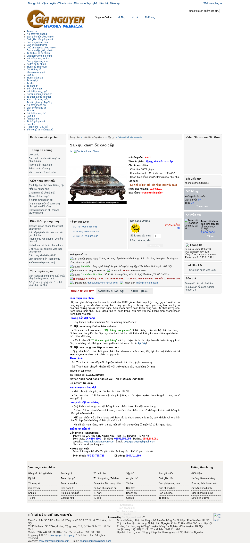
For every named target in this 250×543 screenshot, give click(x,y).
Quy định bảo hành (201, 488)
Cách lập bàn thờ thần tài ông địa (46, 185)
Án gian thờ (132, 478)
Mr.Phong (150, 17)
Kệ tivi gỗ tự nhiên (36, 64)
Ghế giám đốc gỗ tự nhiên (40, 39)
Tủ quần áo (100, 473)
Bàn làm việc (165, 493)
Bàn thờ (130, 488)
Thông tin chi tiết (82, 291)
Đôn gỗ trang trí (35, 88)
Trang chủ (34, 3)
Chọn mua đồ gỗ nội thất (42, 192)
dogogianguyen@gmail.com (103, 282)
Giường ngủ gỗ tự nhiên (39, 94)
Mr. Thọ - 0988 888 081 (84, 226)
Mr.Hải (135, 17)
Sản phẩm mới (127, 508)
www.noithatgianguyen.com (99, 441)
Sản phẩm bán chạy (127, 511)
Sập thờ (130, 473)
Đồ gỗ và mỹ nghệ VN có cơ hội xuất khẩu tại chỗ (45, 283)
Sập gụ (30, 75)
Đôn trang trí (67, 488)
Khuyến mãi (194, 214)
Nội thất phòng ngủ (37, 91)
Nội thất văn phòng (37, 34)
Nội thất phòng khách (38, 58)
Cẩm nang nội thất (42, 180)
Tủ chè (30, 83)
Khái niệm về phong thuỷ (42, 262)
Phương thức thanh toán (204, 483)
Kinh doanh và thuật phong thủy (46, 245)
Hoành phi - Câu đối (37, 127)
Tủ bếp (97, 498)
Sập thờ (31, 116)
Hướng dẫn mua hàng (41, 164)
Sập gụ (32, 493)
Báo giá (191, 278)
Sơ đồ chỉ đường (200, 498)
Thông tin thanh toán (146, 282)
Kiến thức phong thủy (45, 221)
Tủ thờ (129, 483)
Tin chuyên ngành (42, 271)
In (71, 151)
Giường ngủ (67, 498)
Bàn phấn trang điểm (38, 99)
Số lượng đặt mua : (141, 235)
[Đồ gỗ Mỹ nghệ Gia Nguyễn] (56, 18)
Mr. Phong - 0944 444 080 (86, 231)
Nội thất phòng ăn (36, 105)
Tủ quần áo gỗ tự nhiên (39, 96)
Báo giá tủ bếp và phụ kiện (199, 283)
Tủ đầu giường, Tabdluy (106, 478)
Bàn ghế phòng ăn (36, 107)
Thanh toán (202, 206)
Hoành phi (131, 493)
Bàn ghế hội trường (37, 45)
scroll (125, 520)
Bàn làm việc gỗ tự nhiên (40, 50)
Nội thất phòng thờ (36, 113)
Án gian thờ (33, 118)
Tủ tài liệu (164, 498)
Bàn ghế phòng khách (38, 61)
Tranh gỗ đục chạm (37, 66)
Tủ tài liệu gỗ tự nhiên (38, 53)
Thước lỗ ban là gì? (39, 196)
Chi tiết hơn (156, 198)
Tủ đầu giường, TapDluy (40, 102)
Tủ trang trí (34, 483)
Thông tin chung (41, 150)
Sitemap (115, 3)
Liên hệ (103, 3)
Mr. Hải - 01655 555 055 (85, 236)
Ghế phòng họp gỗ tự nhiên (41, 47)
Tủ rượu (31, 110)
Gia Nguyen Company (62, 535)
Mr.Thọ (121, 17)
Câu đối (130, 498)
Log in (218, 3)
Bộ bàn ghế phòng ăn (105, 488)
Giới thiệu (34, 154)
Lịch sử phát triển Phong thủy (44, 259)
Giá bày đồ (34, 488)
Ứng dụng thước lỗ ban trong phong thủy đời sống (44, 205)
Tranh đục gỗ (68, 478)
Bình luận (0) (139, 291)
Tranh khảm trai (35, 77)
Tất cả (210, 236)
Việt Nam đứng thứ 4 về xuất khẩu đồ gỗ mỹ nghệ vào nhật (47, 277)
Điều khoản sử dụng (40, 168)
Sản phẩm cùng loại (111, 291)
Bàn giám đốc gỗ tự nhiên (40, 36)
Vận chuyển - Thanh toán (57, 3)
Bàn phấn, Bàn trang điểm (107, 483)
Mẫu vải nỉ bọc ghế (85, 3)
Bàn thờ (31, 124)
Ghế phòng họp (167, 488)
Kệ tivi (31, 478)
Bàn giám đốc (166, 473)
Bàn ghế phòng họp (37, 42)
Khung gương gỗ (36, 72)
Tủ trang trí (32, 86)
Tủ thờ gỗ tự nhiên (36, 121)
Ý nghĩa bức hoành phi (41, 200)
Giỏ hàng (192, 191)
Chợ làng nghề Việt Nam (202, 270)
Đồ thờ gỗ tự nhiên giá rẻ (40, 129)
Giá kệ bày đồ (34, 69)
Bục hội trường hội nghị (39, 55)
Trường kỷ (32, 80)
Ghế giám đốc (166, 478)
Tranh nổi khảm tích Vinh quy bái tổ (210, 224)
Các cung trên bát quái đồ (42, 255)
